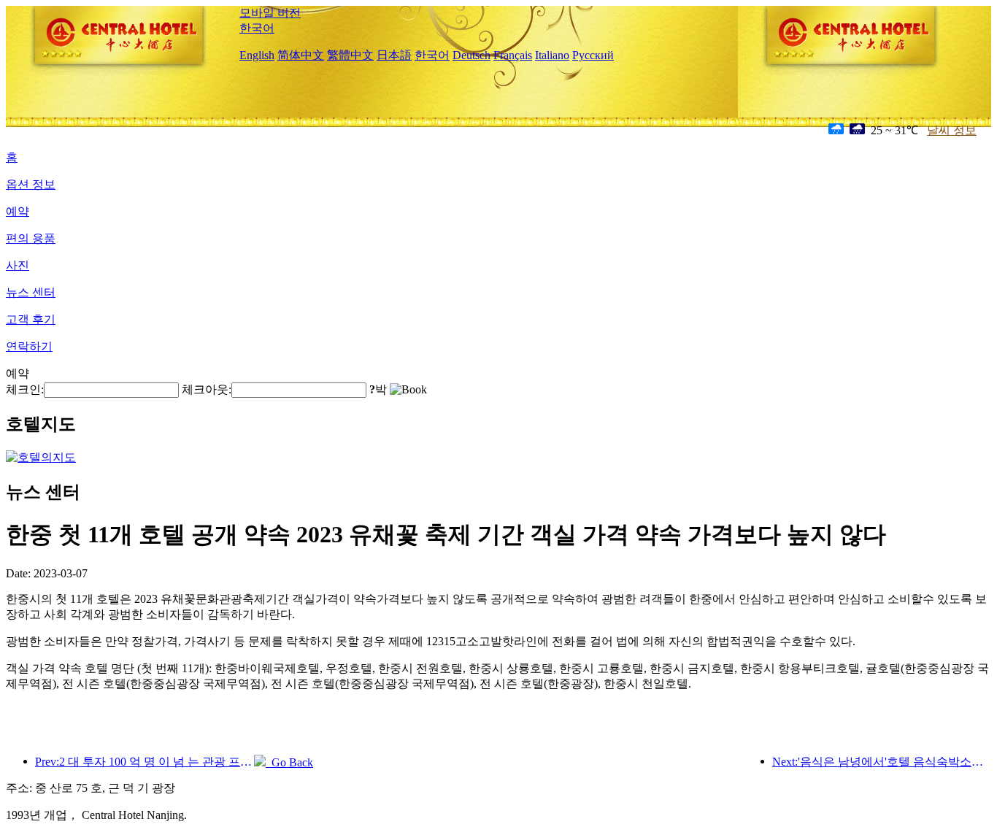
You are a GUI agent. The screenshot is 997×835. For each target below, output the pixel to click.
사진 (17, 265)
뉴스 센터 (30, 292)
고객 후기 (30, 319)
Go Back (289, 762)
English (256, 55)
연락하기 (29, 346)
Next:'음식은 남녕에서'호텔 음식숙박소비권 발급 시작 (881, 761)
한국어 (256, 28)
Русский (593, 55)
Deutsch (471, 55)
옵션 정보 (30, 184)
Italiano (552, 55)
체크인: (25, 389)
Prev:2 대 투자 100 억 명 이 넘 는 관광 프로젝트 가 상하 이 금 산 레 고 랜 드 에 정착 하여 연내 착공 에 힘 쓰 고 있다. (144, 761)
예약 (17, 211)
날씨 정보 (952, 130)
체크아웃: (206, 389)
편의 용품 (30, 238)
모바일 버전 (270, 13)
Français (512, 55)
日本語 (394, 55)
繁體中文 (350, 55)
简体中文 (300, 55)
